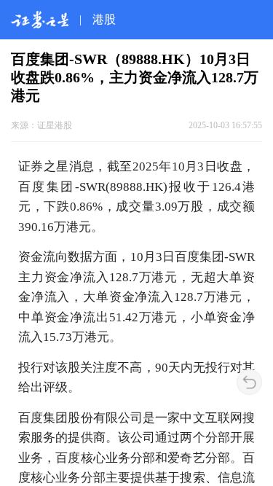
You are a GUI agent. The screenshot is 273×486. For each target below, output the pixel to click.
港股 (104, 19)
